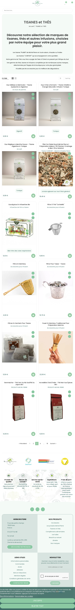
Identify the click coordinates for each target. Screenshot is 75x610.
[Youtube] (37, 509)
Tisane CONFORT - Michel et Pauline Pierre (55, 151)
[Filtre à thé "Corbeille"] (56, 228)
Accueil (55, 90)
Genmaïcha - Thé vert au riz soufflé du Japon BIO (19, 383)
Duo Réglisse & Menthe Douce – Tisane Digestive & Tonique (19, 145)
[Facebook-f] (32, 509)
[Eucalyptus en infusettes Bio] (19, 228)
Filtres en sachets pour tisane (19, 323)
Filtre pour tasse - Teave (55, 264)
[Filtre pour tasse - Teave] (56, 288)
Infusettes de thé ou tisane (19, 207)
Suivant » (53, 444)
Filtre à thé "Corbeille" (55, 204)
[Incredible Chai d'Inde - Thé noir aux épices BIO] (56, 406)
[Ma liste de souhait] (65, 3)
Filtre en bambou (19, 264)
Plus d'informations (7, 596)
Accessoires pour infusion (55, 207)
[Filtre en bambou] (19, 288)
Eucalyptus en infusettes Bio (19, 204)
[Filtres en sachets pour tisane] (19, 347)
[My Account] (68, 3)
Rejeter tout (38, 606)
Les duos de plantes (19, 90)
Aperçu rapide (33, 98)
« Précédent (23, 444)
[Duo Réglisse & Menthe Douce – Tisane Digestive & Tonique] (19, 168)
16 (47, 444)
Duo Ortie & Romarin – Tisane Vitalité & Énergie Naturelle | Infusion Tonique (56, 86)
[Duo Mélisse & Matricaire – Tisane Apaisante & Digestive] (19, 109)
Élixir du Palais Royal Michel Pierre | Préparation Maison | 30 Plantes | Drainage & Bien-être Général (55, 146)
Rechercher (69, 10)
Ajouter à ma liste (33, 94)
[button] (19, 547)
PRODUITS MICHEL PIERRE (19, 387)
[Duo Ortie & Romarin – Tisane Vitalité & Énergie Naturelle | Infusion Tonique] (56, 109)
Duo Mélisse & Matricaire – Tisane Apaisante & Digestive (19, 86)
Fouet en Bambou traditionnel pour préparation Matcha (55, 324)
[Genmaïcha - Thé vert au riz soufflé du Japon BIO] (19, 406)
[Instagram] (43, 509)
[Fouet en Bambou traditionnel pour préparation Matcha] (56, 347)
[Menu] (3, 3)
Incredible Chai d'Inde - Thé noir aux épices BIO (55, 383)
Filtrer (4, 78)
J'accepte (37, 600)
